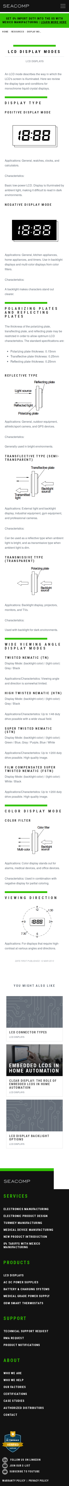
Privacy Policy (39, 1480)
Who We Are (13, 1373)
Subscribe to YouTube (25, 1471)
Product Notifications (22, 1345)
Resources (17, 31)
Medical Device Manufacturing (28, 1230)
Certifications (15, 1394)
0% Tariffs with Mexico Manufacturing (22, 1245)
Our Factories (15, 1387)
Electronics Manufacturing (26, 1209)
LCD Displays (14, 1275)
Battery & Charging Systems (27, 1289)
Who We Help (14, 1380)
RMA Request (14, 1338)
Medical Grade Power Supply (27, 1296)
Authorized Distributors (24, 1408)
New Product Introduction (25, 1236)
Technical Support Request (26, 1331)
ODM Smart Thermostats (23, 1303)
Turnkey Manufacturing (23, 1223)
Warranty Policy (13, 1480)
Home (5, 31)
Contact (10, 1415)
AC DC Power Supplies (21, 1282)
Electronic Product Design (26, 1216)
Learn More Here (54, 22)
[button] (63, 6)
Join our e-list (20, 1465)
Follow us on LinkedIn (25, 1459)
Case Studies (14, 1401)
